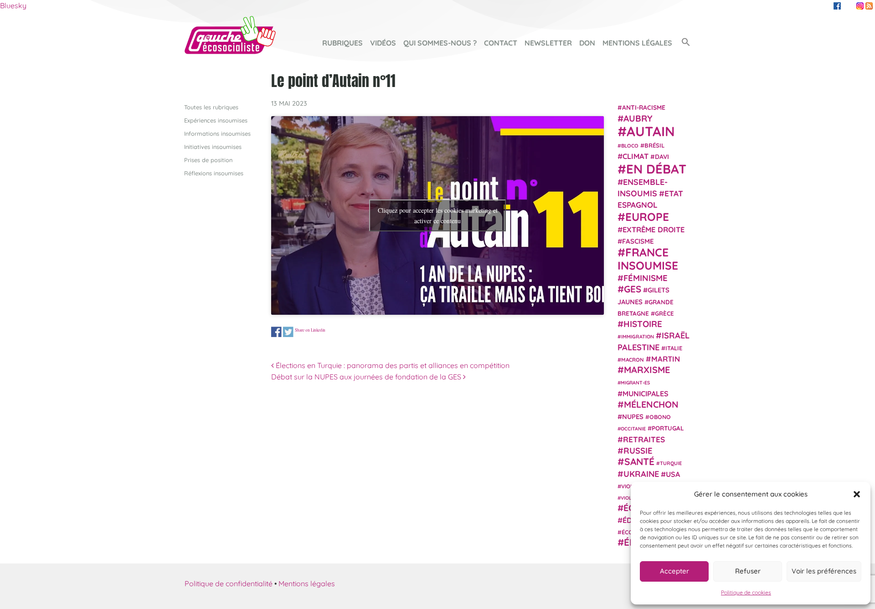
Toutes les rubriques (211, 107)
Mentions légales (637, 42)
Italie (673, 347)
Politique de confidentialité (229, 583)
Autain (651, 131)
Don (587, 42)
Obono (660, 416)
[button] (856, 494)
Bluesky (13, 5)
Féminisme (645, 277)
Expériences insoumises (215, 120)
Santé (639, 461)
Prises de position (208, 160)
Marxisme (647, 369)
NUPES (632, 416)
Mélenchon (651, 403)
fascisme (638, 241)
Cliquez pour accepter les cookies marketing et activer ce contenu (438, 215)
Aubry (638, 118)
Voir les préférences (824, 571)
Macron (632, 359)
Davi (662, 156)
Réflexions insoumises (213, 173)
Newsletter (548, 42)
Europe (647, 216)
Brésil (654, 144)
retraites (644, 439)
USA (673, 473)
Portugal (668, 428)
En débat (656, 168)
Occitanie (633, 428)
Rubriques (342, 42)
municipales (646, 393)
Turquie (671, 463)
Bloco (629, 145)
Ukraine (641, 473)
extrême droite (654, 229)
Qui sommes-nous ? (440, 42)
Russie (638, 450)
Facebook (837, 6)
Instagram (860, 6)
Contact (500, 42)
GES (632, 289)
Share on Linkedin (310, 330)
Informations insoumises (217, 133)
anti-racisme (643, 107)
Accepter (674, 571)
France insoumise (648, 258)
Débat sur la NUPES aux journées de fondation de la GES (367, 376)
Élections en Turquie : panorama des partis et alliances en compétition (392, 365)
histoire (642, 323)
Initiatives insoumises (213, 146)
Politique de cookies (746, 592)
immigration (637, 336)
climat (636, 156)
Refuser (748, 571)
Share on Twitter (288, 332)
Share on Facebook (276, 332)
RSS (869, 6)
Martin (665, 358)
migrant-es (635, 382)
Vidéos (383, 42)
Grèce (664, 313)
